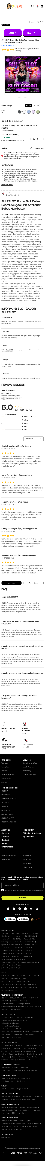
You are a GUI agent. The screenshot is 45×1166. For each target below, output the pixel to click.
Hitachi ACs (17, 939)
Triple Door (5, 1037)
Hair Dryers (21, 1081)
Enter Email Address (11, 885)
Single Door (18, 1035)
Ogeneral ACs (29, 942)
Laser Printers (19, 1126)
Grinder (29, 1054)
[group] (28, 105)
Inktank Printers (32, 1126)
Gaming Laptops (25, 1121)
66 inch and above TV (9, 990)
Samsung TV (25, 976)
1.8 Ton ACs (5, 950)
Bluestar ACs (5, 936)
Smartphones (6, 1096)
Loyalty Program (28, 767)
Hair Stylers (24, 1078)
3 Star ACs (5, 956)
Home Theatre (34, 1007)
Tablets (4, 1089)
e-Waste (5, 837)
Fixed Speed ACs (7, 959)
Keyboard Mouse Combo (28, 1107)
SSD (13, 1113)
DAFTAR (32, 32)
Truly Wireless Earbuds (9, 1067)
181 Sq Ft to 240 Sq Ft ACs (11, 965)
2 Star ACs (27, 953)
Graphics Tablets (23, 1089)
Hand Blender (15, 1051)
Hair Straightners (7, 1081)
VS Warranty (27, 771)
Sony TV (4, 978)
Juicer (3, 1054)
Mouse (3, 1107)
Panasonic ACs (29, 939)
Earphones (17, 1070)
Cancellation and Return (30, 763)
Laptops (4, 771)
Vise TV (15, 976)
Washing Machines (7, 775)
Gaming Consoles (24, 1004)
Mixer (30, 1060)
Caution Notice (28, 863)
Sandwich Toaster (7, 1060)
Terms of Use (27, 859)
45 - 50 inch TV (6, 987)
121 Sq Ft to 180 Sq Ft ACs (27, 962)
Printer (36, 1124)
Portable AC (5, 1020)
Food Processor (28, 1048)
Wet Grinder (21, 1060)
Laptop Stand (24, 1110)
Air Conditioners (7, 1017)
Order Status (7, 847)
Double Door (29, 1035)
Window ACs (15, 945)
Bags (3, 1110)
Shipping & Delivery (32, 833)
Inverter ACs (20, 959)
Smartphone (5, 767)
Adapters (4, 1099)
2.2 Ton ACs (27, 950)
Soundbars (22, 1007)
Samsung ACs (6, 942)
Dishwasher (36, 1032)
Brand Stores (27, 855)
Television (4, 763)
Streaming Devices (18, 1001)
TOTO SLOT (5, 802)
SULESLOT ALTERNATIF (8, 822)
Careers (5, 833)
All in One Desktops (18, 1124)
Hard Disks (22, 1113)
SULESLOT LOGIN (7, 814)
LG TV (35, 976)
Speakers (4, 1009)
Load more (11, 583)
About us (5, 830)
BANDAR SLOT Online (8, 46)
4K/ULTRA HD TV (7, 981)
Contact (5, 840)
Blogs (4, 843)
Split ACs (4, 945)
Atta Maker (5, 1045)
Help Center (28, 830)
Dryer (27, 1032)
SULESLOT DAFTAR (7, 818)
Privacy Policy (27, 867)
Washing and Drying (20, 1020)
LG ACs (35, 933)
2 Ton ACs (16, 950)
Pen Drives (5, 1113)
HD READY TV (6, 984)
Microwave (5, 1057)
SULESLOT (5, 215)
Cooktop (17, 1048)
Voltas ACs (15, 933)
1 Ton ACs (5, 948)
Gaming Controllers (8, 1007)
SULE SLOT (5, 806)
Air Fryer (4, 1051)
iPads (12, 1089)
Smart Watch (6, 1137)
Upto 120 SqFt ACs (8, 962)
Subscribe (22, 898)
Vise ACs (4, 933)
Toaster (21, 1057)
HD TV (30, 981)
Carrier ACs (5, 939)
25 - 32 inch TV (19, 984)
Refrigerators (6, 1035)
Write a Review (33, 583)
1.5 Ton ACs (27, 948)
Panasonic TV (15, 978)
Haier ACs (18, 942)
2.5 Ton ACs (5, 953)
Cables (37, 1096)
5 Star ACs (26, 956)
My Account (28, 837)
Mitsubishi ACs (29, 936)
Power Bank (15, 1099)
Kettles (37, 1054)
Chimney (28, 1045)
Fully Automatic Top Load (10, 1023)
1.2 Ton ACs (16, 948)
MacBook (13, 1121)
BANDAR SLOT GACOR (8, 799)
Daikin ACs (25, 933)
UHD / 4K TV (34, 998)
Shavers (14, 1078)
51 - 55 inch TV (20, 987)
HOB (35, 1051)
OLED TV (26, 978)
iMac (29, 1124)
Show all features (7, 185)
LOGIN (13, 32)
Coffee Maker (6, 1048)
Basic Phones (27, 1096)
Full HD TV (5, 1001)
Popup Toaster (32, 1057)
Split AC (19, 1017)
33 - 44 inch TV (33, 984)
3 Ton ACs (16, 953)
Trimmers (4, 1078)
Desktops (4, 1124)
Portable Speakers (30, 1070)
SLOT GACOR (5, 795)
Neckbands (25, 1067)
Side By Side (16, 1037)
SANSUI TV (5, 976)
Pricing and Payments (8, 855)
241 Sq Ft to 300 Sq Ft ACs (11, 968)
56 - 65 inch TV (34, 987)
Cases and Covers (28, 1099)
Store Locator (5, 859)
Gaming (4, 782)
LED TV (3, 998)
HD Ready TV (14, 998)
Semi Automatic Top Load (10, 1026)
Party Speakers (6, 778)
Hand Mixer (27, 1051)
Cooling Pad (12, 1110)
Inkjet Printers (6, 1126)
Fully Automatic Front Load (11, 1029)
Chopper (37, 1045)
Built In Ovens (17, 1045)
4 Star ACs (15, 956)
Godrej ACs (17, 936)
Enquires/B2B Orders (29, 775)
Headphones (5, 1070)
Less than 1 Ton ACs (30, 945)
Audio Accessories (7, 1004)
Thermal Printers (7, 1129)
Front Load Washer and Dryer (11, 1032)
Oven (14, 1057)
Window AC (29, 1017)
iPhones (17, 1096)
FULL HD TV (20, 981)
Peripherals (37, 1110)
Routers (19, 1129)
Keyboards (13, 1107)
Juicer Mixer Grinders (16, 1054)
